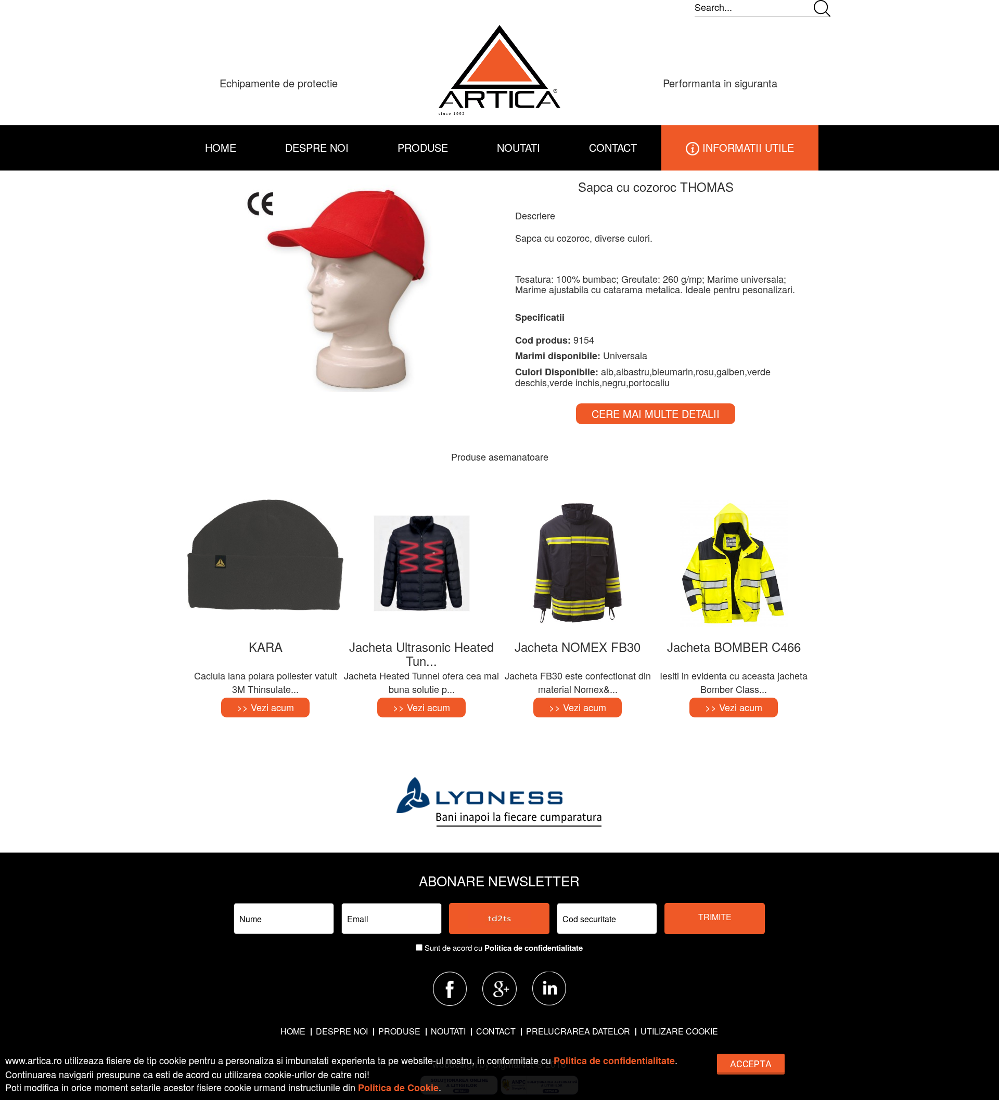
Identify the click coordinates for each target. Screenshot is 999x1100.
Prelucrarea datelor (578, 1031)
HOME (220, 147)
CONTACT (613, 147)
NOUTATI (518, 147)
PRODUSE (399, 1031)
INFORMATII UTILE (746, 147)
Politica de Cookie (398, 1087)
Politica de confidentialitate (533, 947)
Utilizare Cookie (679, 1031)
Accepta (751, 1063)
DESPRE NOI (317, 147)
